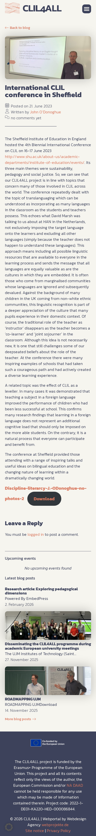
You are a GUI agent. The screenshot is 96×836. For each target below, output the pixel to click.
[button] (86, 8)
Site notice (34, 831)
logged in (36, 534)
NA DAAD (75, 785)
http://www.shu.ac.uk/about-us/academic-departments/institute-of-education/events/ (44, 159)
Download (44, 498)
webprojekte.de (55, 825)
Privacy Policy (59, 831)
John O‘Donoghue (45, 112)
